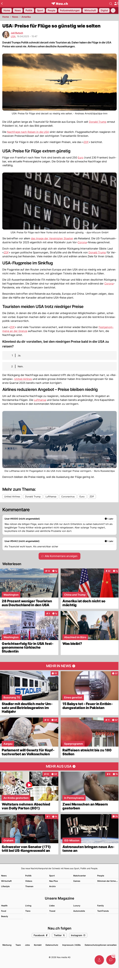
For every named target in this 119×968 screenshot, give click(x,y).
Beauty (4, 916)
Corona (82, 242)
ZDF (86, 142)
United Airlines (23, 378)
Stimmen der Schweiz (108, 881)
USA (13, 36)
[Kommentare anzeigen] (111, 960)
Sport (52, 875)
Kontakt (38, 945)
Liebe (52, 905)
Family (100, 905)
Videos (28, 881)
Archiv (52, 886)
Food (3, 911)
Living (28, 905)
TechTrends (103, 911)
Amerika (26, 16)
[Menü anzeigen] (116, 3)
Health (4, 905)
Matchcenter (79, 875)
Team (18, 945)
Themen (29, 886)
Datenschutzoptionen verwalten (101, 945)
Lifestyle (5, 886)
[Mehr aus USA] (59, 766)
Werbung (6, 945)
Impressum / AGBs (71, 945)
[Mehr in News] (59, 666)
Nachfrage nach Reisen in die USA (28, 131)
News (15, 16)
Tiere (27, 911)
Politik (28, 875)
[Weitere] (113, 10)
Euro (80, 157)
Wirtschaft (6, 881)
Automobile (79, 911)
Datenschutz (52, 945)
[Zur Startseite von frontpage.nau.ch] (59, 3)
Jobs (27, 945)
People (100, 875)
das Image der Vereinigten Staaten (52, 238)
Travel (52, 911)
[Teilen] (99, 960)
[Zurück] (2, 3)
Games (76, 881)
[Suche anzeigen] (110, 3)
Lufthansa (40, 399)
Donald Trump (97, 121)
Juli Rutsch (17, 32)
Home (5, 16)
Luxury (76, 905)
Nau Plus (53, 881)
